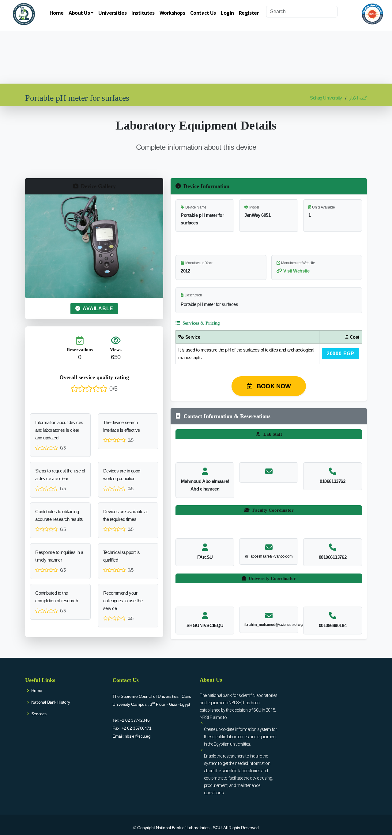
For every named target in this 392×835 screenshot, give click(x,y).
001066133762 (333, 557)
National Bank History (50, 702)
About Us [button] (79, 12)
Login (227, 12)
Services (39, 714)
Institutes (143, 12)
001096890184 (333, 625)
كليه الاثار (358, 97)
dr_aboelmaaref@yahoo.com (268, 556)
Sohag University (326, 97)
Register (249, 12)
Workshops (172, 12)
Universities (112, 12)
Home (57, 12)
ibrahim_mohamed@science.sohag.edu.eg (279, 624)
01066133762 (332, 481)
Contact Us (203, 12)
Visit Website (296, 270)
